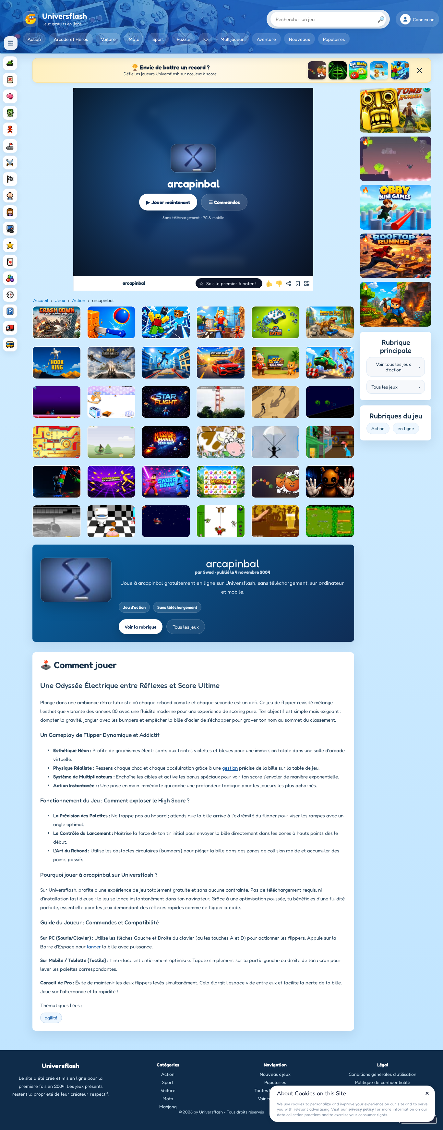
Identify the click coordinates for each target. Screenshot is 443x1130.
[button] (229, 283)
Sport (158, 39)
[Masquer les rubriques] (11, 43)
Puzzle (183, 39)
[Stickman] (10, 129)
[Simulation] (10, 229)
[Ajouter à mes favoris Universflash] (298, 283)
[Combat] (10, 162)
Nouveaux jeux (275, 1074)
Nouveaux (299, 39)
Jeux (60, 300)
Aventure (266, 39)
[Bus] (10, 344)
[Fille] (10, 212)
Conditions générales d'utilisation (382, 1074)
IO (205, 39)
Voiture (108, 39)
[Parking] (10, 311)
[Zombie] (10, 113)
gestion (230, 768)
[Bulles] (10, 278)
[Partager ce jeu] (289, 283)
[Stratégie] (10, 245)
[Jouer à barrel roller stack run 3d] (379, 70)
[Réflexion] (10, 96)
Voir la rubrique (141, 627)
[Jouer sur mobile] (307, 283)
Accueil (40, 300)
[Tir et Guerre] (10, 63)
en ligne (406, 428)
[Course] (10, 179)
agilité (51, 1017)
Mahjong (168, 1106)
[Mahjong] (10, 80)
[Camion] (10, 328)
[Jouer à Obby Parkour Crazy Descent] (400, 70)
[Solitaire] (10, 262)
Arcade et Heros (71, 39)
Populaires (334, 39)
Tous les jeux (186, 627)
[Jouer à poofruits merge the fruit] (317, 70)
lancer (94, 947)
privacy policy (361, 1109)
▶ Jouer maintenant (168, 202)
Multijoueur (232, 39)
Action (34, 39)
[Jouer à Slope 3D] (338, 70)
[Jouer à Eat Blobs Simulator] (358, 70)
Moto (134, 39)
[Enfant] (10, 195)
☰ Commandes (224, 202)
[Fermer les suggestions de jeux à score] (419, 70)
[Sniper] (10, 295)
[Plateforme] (10, 146)
